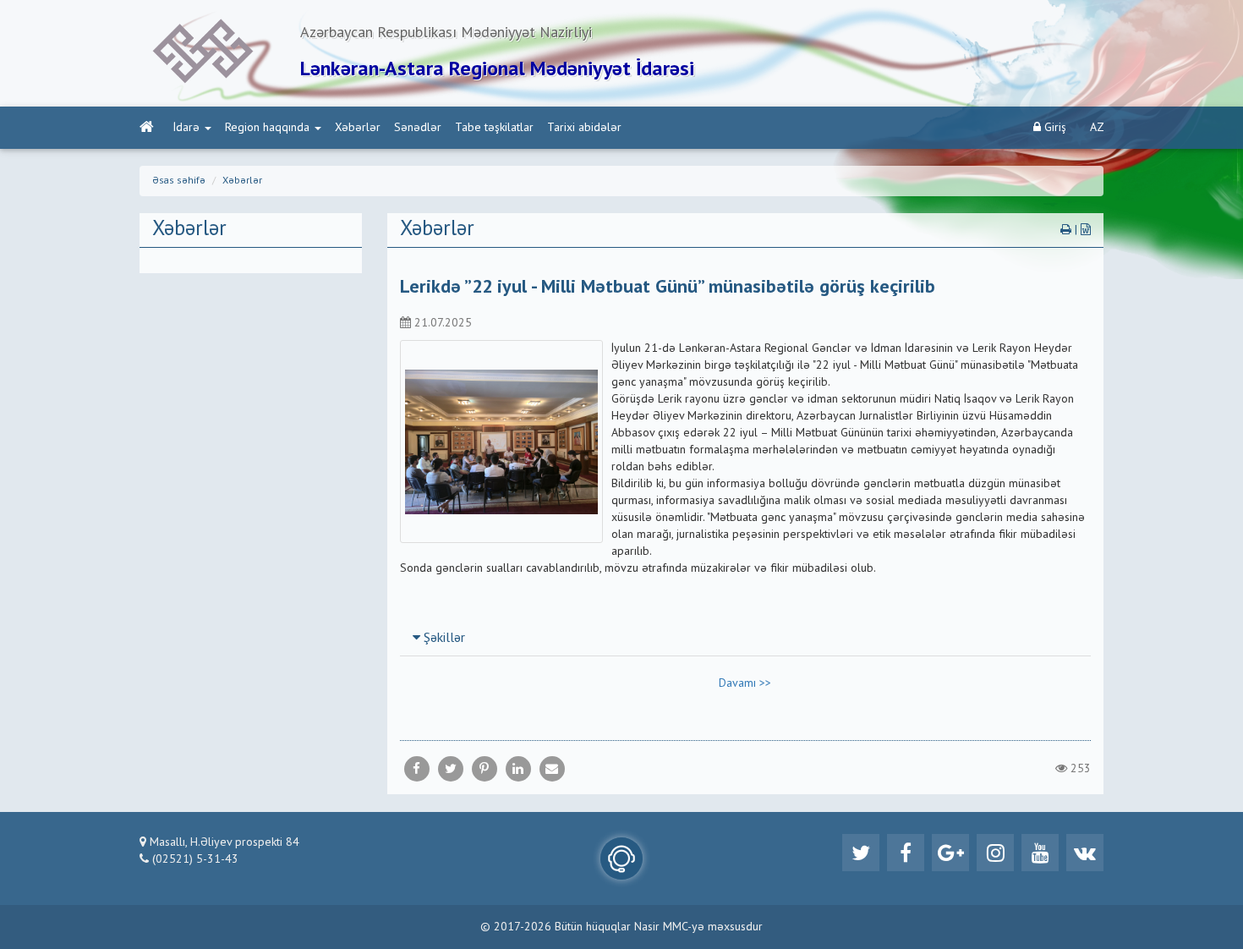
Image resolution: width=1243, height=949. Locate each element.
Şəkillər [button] (442, 638)
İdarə (186, 128)
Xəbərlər (358, 128)
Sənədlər (417, 128)
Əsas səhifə (178, 181)
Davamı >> (745, 683)
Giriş (1053, 128)
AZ (1097, 128)
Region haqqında (267, 128)
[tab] (746, 638)
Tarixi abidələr (584, 128)
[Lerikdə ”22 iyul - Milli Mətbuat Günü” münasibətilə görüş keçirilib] (552, 769)
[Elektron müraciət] (621, 858)
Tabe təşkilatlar (494, 128)
